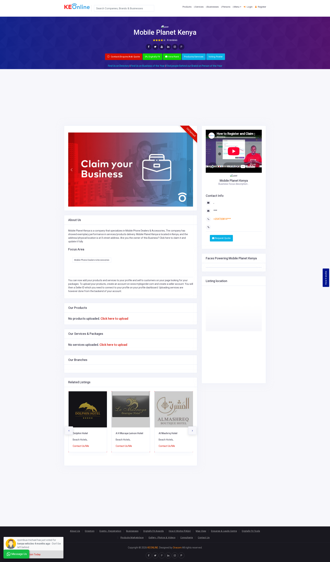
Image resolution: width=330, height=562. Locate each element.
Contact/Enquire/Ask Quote (125, 56)
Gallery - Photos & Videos (161, 537)
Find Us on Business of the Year (148, 65)
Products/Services (194, 56)
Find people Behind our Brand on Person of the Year (194, 65)
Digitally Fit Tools (251, 531)
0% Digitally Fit (152, 56)
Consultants (186, 537)
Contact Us (204, 537)
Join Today (35, 554)
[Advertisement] (165, 93)
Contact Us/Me (81, 446)
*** (215, 210)
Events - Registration (110, 531)
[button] (71, 170)
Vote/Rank (173, 56)
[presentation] (69, 430)
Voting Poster (215, 56)
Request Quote (222, 238)
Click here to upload (114, 318)
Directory (90, 531)
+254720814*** (222, 219)
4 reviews (172, 40)
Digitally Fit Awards (153, 531)
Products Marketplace (132, 537)
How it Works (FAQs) (180, 531)
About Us (75, 531)
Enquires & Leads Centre (224, 531)
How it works (326, 278)
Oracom (177, 547)
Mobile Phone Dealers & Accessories (91, 260)
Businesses (132, 531)
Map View (201, 531)
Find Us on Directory (118, 65)
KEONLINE (152, 547)
